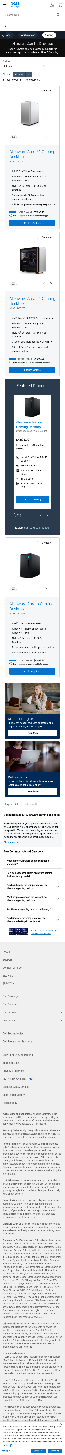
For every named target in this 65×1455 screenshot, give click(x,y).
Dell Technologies (13, 1033)
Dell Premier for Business (17, 1041)
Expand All (11, 804)
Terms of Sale (11, 1062)
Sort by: (7, 61)
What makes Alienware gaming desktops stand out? (28, 862)
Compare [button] (47, 90)
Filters (50, 66)
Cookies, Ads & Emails (16, 1086)
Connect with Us (12, 967)
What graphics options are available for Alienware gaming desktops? (27, 899)
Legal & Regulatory (14, 1094)
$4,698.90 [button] (22, 439)
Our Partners (10, 1012)
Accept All (55, 1451)
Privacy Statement (13, 1070)
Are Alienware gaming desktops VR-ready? (29, 909)
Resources (9, 1020)
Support (7, 959)
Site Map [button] (8, 975)
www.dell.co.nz (24, 1123)
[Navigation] (5, 4)
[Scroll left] (3, 35)
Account (7, 951)
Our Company (11, 1004)
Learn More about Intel (41, 933)
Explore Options (32, 223)
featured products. (39, 527)
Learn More (32, 733)
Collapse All (31, 804)
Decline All (38, 1451)
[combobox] (32, 15)
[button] (52, 5)
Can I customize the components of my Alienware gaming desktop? (27, 887)
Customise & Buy (32, 499)
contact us (56, 1207)
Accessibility (10, 1102)
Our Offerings (10, 996)
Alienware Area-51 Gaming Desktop (32, 154)
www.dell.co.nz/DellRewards (17, 1400)
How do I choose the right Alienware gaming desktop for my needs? (29, 875)
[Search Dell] (58, 15)
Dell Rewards (25, 1346)
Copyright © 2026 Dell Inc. (18, 1054)
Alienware (19, 74)
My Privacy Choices (14, 1078)
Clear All (7, 74)
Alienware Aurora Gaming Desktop (29, 424)
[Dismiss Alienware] (29, 74)
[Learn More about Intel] (19, 931)
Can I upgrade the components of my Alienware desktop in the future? (26, 920)
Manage (6, 1451)
